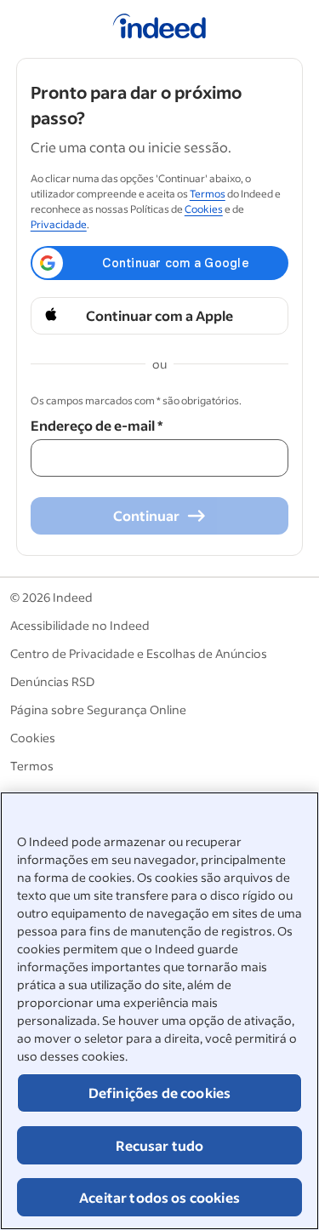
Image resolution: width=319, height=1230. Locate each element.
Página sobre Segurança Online (98, 709)
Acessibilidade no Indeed (80, 625)
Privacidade (59, 224)
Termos (207, 193)
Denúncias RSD (52, 681)
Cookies (204, 209)
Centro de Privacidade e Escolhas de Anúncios (138, 653)
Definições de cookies (159, 1092)
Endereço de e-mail (96, 425)
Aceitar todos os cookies (159, 1197)
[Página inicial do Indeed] (159, 29)
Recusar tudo (160, 1145)
